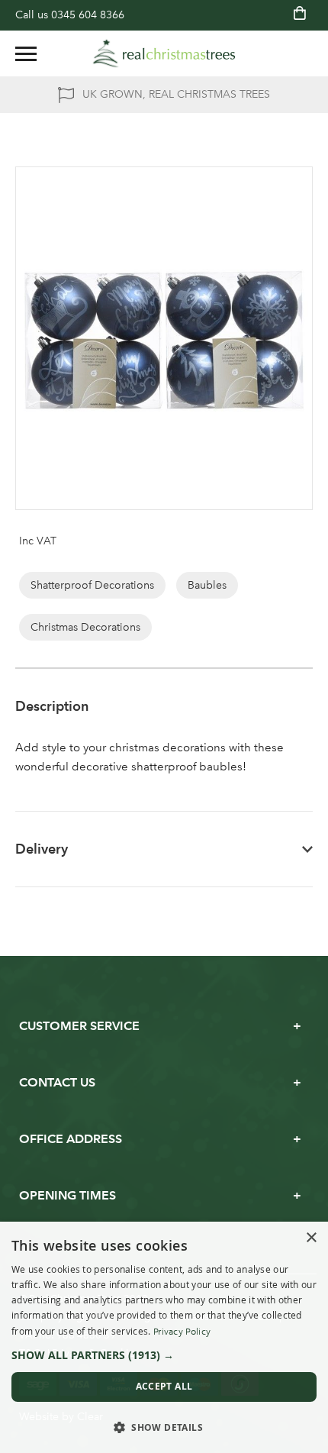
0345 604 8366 (87, 14)
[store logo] (164, 53)
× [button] (311, 1238)
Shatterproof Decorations (92, 585)
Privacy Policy (182, 1331)
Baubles (207, 585)
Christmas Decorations (85, 627)
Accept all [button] (164, 1386)
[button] (164, 1355)
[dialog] (164, 1337)
